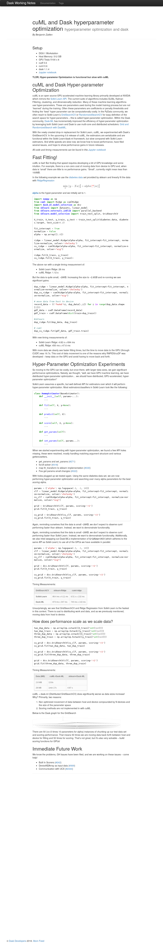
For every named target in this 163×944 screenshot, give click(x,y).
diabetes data (76, 177)
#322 (74, 471)
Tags (61, 3)
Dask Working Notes (21, 2)
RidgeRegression (45, 180)
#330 (87, 467)
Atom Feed (38, 940)
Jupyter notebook (47, 72)
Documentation (48, 3)
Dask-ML (49, 121)
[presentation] (81, 186)
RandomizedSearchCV (90, 114)
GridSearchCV (68, 114)
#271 (71, 461)
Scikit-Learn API (58, 98)
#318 (54, 464)
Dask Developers (17, 940)
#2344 (69, 768)
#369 (71, 765)
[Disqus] (81, 816)
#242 (58, 762)
